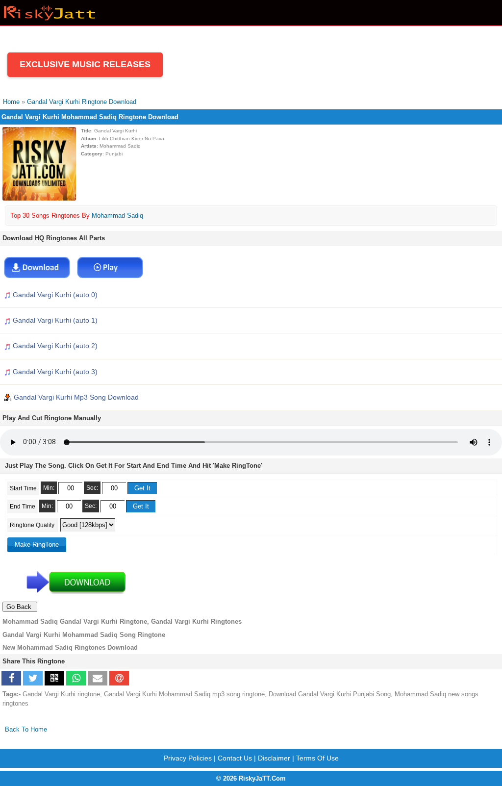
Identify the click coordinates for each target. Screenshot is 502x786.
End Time (22, 506)
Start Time (23, 488)
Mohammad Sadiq (117, 215)
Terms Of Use (317, 758)
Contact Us (235, 758)
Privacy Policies (188, 758)
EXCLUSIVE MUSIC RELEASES (85, 64)
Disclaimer (274, 758)
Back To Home (26, 729)
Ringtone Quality (33, 525)
